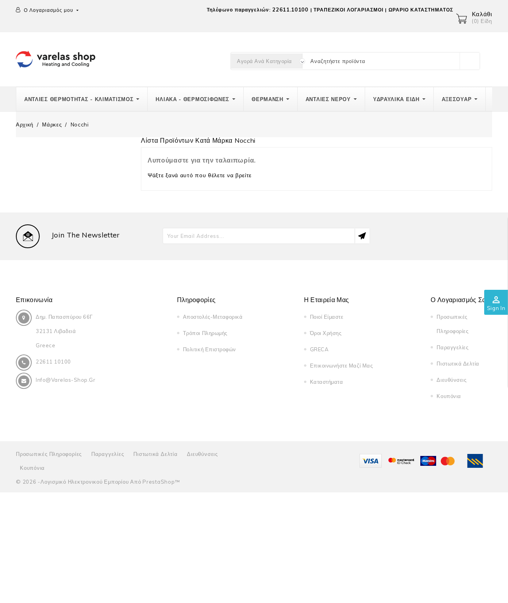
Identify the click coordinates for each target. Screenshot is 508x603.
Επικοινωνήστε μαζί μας (341, 365)
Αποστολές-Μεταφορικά (212, 317)
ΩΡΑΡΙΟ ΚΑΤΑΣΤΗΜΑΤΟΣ (421, 10)
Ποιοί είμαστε (327, 317)
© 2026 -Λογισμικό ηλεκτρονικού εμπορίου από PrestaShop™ (98, 482)
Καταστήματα (326, 382)
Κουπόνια (449, 396)
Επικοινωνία (34, 300)
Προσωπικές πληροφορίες (49, 454)
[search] (469, 61)
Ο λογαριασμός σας (460, 300)
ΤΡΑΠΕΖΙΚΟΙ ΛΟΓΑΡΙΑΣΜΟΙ (348, 10)
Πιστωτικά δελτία (458, 363)
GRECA (319, 349)
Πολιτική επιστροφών (209, 349)
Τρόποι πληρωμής (205, 333)
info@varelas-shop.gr (65, 380)
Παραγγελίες (452, 347)
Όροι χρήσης (326, 333)
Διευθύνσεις (451, 380)
